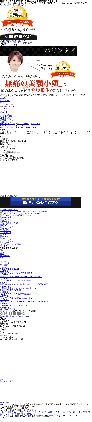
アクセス (4, 109)
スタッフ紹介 (6, 240)
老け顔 (3, 261)
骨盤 (2, 254)
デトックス (5, 259)
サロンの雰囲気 (6, 242)
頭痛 (2, 252)
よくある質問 (6, 231)
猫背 (2, 258)
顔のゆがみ (5, 256)
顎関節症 (4, 265)
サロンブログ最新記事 (9, 269)
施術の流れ (5, 229)
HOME (3, 412)
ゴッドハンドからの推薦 (10, 244)
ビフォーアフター (7, 227)
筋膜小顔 (4, 236)
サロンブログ (23, 124)
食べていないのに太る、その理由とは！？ (18, 127)
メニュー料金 (6, 233)
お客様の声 (5, 102)
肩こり (3, 250)
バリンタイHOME (7, 124)
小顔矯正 (4, 267)
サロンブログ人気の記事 (10, 290)
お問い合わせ (32, 414)
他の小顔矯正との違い (9, 223)
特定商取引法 (19, 414)
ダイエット (35, 124)
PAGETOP (4, 402)
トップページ (6, 98)
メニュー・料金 (7, 105)
